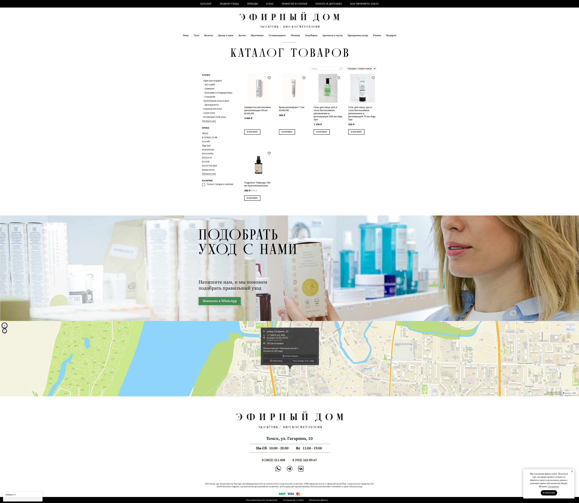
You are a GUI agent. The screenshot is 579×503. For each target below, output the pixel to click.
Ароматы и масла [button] (332, 35)
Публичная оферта (318, 500)
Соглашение (553, 486)
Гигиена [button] (295, 35)
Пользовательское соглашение (261, 500)
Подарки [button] (391, 35)
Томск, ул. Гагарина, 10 (289, 438)
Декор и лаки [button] (225, 35)
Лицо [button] (186, 35)
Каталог (206, 3)
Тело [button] (196, 35)
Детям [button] (242, 35)
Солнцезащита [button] (277, 35)
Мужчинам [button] (257, 35)
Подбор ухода (229, 3)
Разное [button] (377, 35)
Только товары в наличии (220, 184)
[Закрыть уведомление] (572, 471)
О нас (270, 3)
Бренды (252, 3)
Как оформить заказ (364, 3)
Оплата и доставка (328, 3)
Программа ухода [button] (358, 35)
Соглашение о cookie (293, 500)
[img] (289, 469)
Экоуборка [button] (311, 35)
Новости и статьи (294, 3)
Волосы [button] (208, 35)
